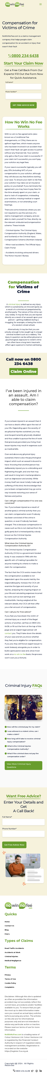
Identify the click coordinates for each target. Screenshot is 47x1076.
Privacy (8, 975)
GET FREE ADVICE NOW (23, 105)
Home (7, 922)
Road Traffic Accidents (14, 948)
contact (8, 633)
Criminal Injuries (11, 956)
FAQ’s (7, 934)
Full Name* (9, 82)
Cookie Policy (10, 983)
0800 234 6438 (25, 55)
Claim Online (24, 371)
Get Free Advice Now (14, 845)
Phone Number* (11, 92)
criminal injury (14, 304)
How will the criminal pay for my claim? (23, 727)
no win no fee (20, 654)
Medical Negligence (13, 961)
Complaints (9, 987)
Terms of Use (10, 979)
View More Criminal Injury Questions (19, 765)
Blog (7, 930)
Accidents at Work (12, 952)
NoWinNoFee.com (13, 1035)
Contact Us (9, 926)
